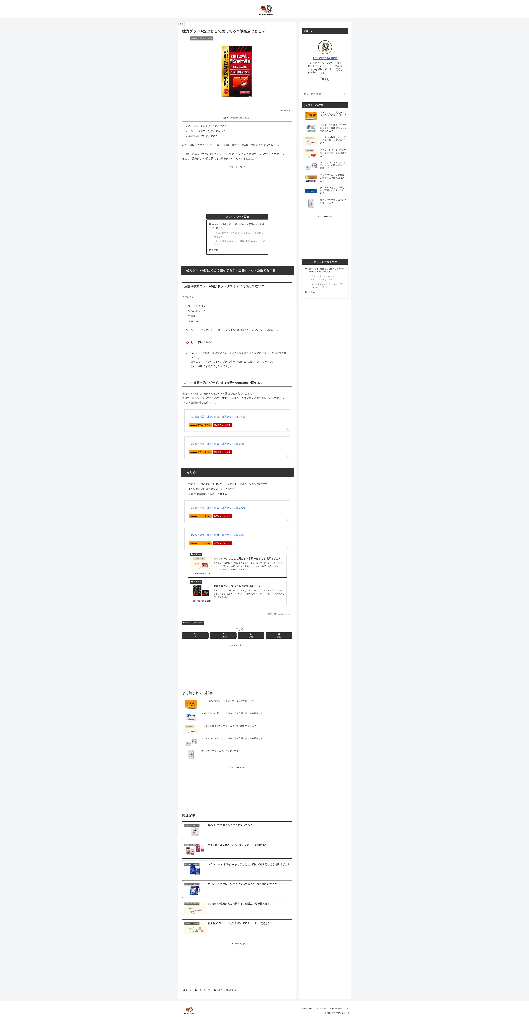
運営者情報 (307, 1008)
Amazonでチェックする (200, 425)
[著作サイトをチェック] (323, 79)
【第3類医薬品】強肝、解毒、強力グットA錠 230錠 (217, 416)
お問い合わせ (320, 1008)
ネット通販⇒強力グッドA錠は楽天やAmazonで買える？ (239, 243)
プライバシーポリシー (338, 1008)
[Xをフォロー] (327, 79)
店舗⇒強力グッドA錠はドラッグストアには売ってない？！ (238, 235)
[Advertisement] (237, 188)
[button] (345, 94)
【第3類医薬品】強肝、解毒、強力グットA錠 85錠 (216, 443)
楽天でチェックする (222, 425)
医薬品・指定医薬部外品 (194, 623)
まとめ (215, 250)
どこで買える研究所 (325, 58)
